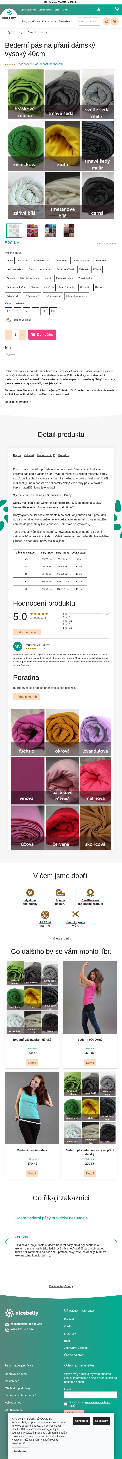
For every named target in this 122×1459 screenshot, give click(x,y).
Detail (32, 1063)
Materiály (70, 1333)
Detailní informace (16, 401)
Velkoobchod (45, 9)
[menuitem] (26, 21)
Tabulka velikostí (21, 320)
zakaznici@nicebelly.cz (26, 1323)
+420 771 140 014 (117, 9)
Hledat (106, 21)
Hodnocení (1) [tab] (46, 455)
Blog (57, 9)
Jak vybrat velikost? (76, 1347)
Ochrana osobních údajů (20, 1395)
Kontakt (69, 1319)
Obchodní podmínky (17, 1388)
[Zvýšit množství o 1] (22, 335)
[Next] (115, 1242)
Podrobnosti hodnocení (48, 64)
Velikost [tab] (29, 455)
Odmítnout (81, 1420)
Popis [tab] (17, 455)
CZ (92, 8)
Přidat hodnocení (27, 632)
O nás (65, 9)
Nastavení (20, 1451)
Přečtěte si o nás (60, 938)
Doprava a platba (16, 1374)
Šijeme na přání (74, 1355)
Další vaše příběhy (61, 1286)
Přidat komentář (26, 697)
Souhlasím (101, 1420)
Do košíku (45, 334)
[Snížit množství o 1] (8, 335)
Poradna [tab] (63, 455)
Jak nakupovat (28, 9)
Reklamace (12, 1381)
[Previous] (7, 1242)
